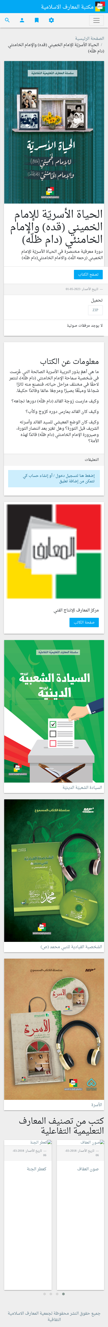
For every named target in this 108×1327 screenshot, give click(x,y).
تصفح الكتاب (88, 274)
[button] (63, 1294)
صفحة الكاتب (84, 622)
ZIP (95, 310)
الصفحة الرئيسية (89, 39)
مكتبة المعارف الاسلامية (68, 7)
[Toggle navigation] (96, 20)
